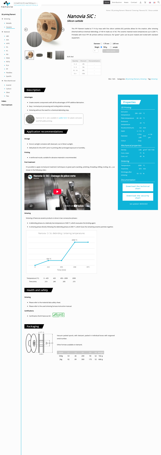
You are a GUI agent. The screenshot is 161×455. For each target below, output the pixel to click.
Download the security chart (138, 197)
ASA (7, 40)
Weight (97, 47)
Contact (134, 2)
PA (7, 47)
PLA (7, 65)
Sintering (7, 19)
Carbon (8, 89)
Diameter (97, 44)
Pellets (4, 101)
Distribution (117, 2)
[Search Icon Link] (158, 2)
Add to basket (110, 51)
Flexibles (9, 73)
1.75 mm (106, 44)
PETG (8, 62)
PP (7, 69)
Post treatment (7, 105)
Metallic (9, 23)
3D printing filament (9, 14)
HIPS (8, 43)
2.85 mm (116, 44)
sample (115, 47)
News (126, 2)
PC (7, 51)
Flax (7, 96)
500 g (105, 47)
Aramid (8, 85)
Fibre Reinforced (9, 81)
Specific (8, 76)
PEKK (8, 58)
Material (7, 32)
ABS (7, 36)
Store (107, 2)
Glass (8, 92)
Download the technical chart (138, 187)
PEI (7, 54)
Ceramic (9, 27)
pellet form (63, 118)
